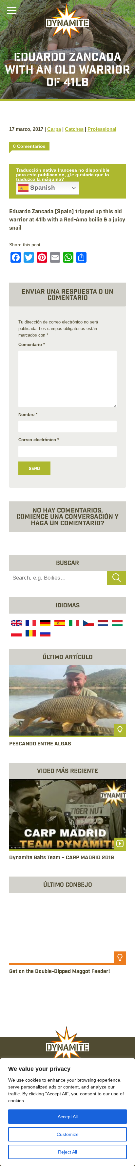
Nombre (27, 414)
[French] (30, 624)
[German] (44, 624)
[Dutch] (102, 624)
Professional (101, 129)
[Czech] (88, 624)
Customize (68, 1134)
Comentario (31, 344)
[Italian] (73, 624)
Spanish (42, 187)
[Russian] (44, 634)
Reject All (67, 1152)
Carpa (54, 129)
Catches (74, 129)
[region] (67, 1112)
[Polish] (16, 634)
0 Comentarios (29, 146)
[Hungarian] (117, 624)
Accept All (68, 1116)
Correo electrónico (38, 439)
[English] (16, 624)
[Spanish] (59, 624)
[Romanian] (30, 634)
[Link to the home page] (67, 21)
